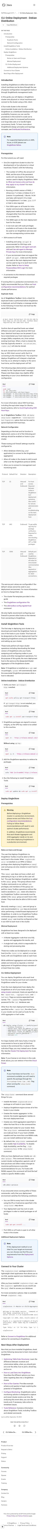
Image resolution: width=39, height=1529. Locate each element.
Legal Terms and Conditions (26, 1525)
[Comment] (24, 1425)
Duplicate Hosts (12, 40)
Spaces (3, 1475)
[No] (19, 1425)
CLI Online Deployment (13, 64)
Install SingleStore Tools (12, 46)
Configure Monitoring (12, 1392)
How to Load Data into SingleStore (17, 1373)
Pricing (3, 1453)
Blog (2, 1497)
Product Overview (7, 1445)
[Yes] (14, 1425)
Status (3, 1461)
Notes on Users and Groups (16, 58)
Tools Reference (10, 1408)
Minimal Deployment (14, 61)
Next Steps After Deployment (13, 73)
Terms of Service (23, 1516)
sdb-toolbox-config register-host (19, 606)
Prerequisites (10, 37)
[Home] (7, 5)
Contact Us (5, 1493)
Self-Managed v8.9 (7, 13)
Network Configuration (15, 43)
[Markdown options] (3, 24)
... (17, 13)
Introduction (8, 34)
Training (4, 1483)
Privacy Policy (11, 1516)
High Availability (19, 1144)
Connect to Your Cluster (12, 70)
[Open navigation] (34, 5)
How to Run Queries (11, 1384)
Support (4, 1457)
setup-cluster (6, 992)
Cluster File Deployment (20, 1051)
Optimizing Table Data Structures (16, 1359)
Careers (3, 1501)
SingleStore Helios (14, 145)
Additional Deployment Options (17, 67)
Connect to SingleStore (16, 1336)
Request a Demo (6, 1449)
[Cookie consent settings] (2, 1526)
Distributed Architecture (21, 129)
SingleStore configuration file (18, 602)
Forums (3, 1471)
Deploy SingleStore (10, 52)
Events (3, 1479)
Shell (4, 384)
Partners (4, 1505)
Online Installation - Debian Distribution (19, 49)
